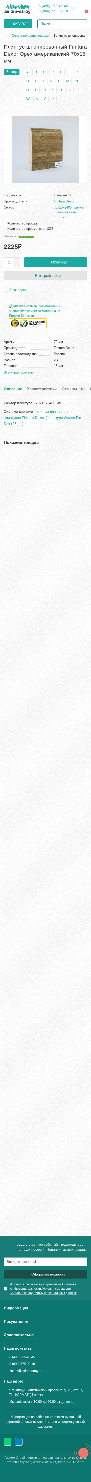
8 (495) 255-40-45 (53, 6)
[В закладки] (83, 455)
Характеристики (42, 389)
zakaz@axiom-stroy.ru (25, 1371)
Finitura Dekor (64, 201)
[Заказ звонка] (83, 1453)
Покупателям (16, 1321)
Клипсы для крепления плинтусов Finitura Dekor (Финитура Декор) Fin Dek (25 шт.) (42, 417)
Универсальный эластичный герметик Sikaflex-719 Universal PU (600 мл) (43, 908)
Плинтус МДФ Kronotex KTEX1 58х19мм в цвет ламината (44, 519)
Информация (16, 1308)
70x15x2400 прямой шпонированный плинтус (69, 212)
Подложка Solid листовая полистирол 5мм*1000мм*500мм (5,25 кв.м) (36, 1039)
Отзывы (72, 389)
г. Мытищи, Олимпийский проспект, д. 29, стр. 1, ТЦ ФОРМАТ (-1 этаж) (46, 1392)
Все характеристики (19, 372)
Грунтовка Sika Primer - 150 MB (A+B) (36, 779)
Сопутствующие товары (30, 35)
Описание (13, 389)
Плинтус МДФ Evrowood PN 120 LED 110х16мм (44, 1168)
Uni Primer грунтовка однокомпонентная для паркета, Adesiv (42, 650)
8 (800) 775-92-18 (53, 11)
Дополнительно (19, 1335)
